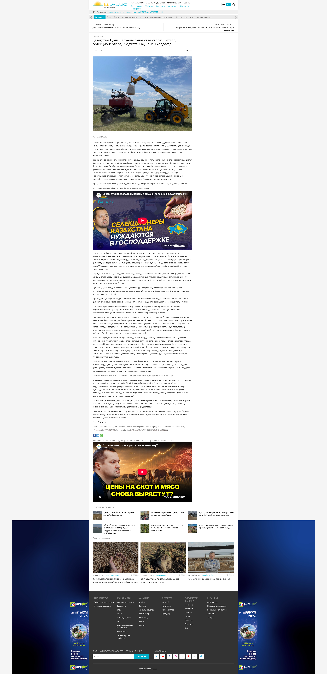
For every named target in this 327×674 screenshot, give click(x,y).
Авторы (210, 617)
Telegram (111, 429)
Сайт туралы (212, 602)
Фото (141, 621)
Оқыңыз (144, 598)
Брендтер (166, 613)
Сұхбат (142, 602)
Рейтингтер (144, 613)
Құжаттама (166, 606)
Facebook (96, 429)
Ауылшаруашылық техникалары (159, 17)
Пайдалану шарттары (216, 606)
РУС (223, 4)
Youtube (188, 612)
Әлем (109, 17)
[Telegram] (97, 435)
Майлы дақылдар (129, 17)
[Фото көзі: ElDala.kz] (142, 93)
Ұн (141, 17)
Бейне (142, 625)
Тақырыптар (101, 598)
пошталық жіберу (160, 429)
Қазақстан (99, 17)
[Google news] (201, 656)
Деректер (167, 598)
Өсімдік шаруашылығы (104, 602)
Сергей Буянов (99, 422)
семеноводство (116, 440)
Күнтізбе (166, 602)
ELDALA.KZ (212, 598)
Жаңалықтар (124, 598)
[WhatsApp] (101, 435)
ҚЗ (228, 4)
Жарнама (211, 613)
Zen (186, 628)
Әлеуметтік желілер (191, 599)
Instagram (135, 429)
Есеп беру (143, 617)
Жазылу (142, 656)
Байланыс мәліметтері (217, 610)
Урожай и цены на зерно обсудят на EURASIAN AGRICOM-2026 (135, 12)
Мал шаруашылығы (102, 606)
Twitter (188, 616)
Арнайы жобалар (112, 575)
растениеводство (100, 440)
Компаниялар (168, 610)
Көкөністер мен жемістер (201, 17)
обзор (143, 440)
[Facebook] (94, 435)
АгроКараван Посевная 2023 (161, 440)
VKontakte (189, 620)
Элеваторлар (181, 17)
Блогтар (142, 606)
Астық (116, 17)
